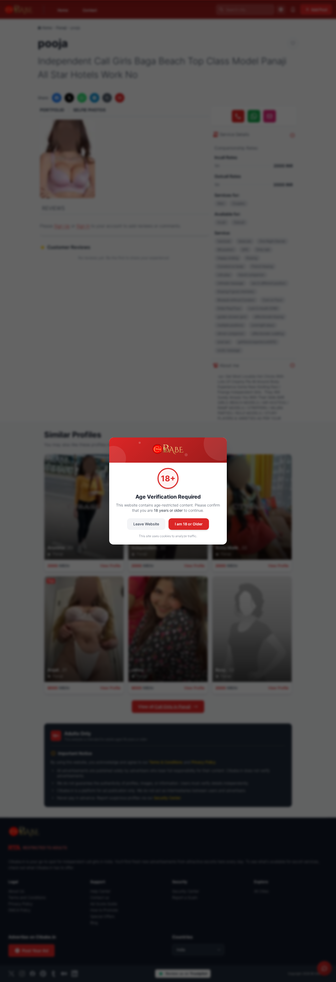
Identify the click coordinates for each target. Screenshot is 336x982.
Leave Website (146, 524)
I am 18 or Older (189, 524)
